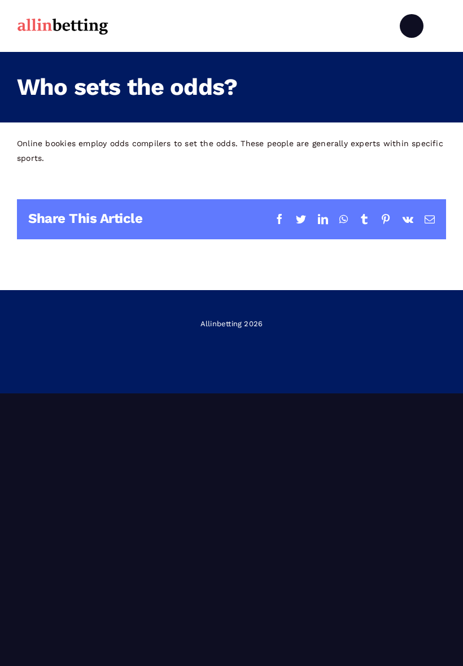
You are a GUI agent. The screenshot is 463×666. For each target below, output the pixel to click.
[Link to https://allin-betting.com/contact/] (411, 26)
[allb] (62, 19)
